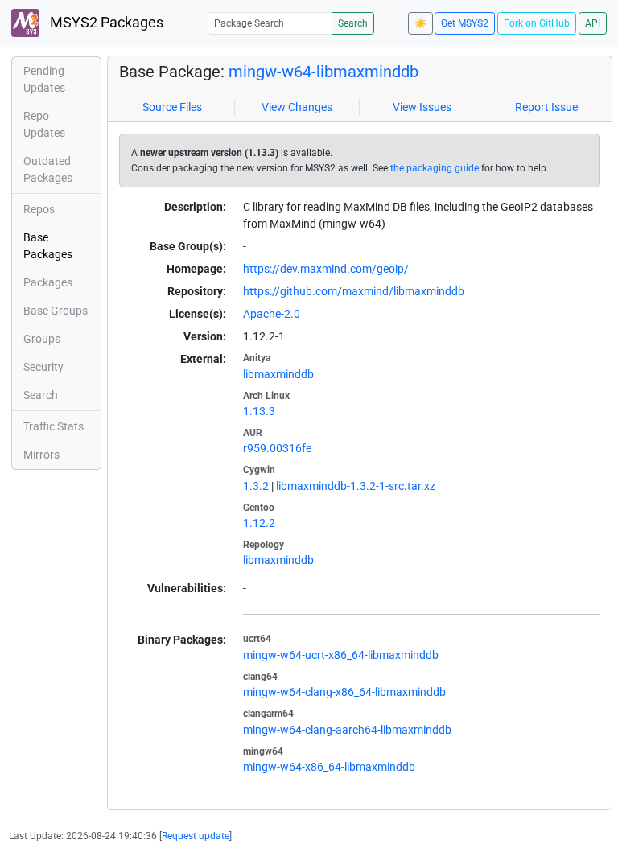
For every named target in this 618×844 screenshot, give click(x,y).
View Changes (297, 107)
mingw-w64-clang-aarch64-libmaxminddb (347, 729)
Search (353, 23)
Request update (195, 836)
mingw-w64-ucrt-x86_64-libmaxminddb (341, 654)
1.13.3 (259, 411)
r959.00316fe (277, 448)
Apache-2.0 (271, 313)
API (592, 23)
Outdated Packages (47, 169)
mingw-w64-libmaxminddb (323, 71)
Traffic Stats (53, 426)
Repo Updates (44, 124)
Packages (47, 282)
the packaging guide (434, 168)
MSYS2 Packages (105, 22)
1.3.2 (256, 486)
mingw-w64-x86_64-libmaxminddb (329, 766)
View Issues (422, 107)
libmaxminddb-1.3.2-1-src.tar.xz (355, 486)
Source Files (172, 107)
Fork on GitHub (537, 23)
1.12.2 (259, 523)
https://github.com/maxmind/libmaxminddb (353, 291)
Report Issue (546, 107)
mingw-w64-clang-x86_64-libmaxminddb (344, 691)
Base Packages (47, 246)
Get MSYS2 (464, 23)
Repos (39, 209)
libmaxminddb (278, 374)
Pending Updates (44, 79)
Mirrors (41, 454)
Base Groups (55, 310)
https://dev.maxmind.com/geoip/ (326, 268)
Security (43, 366)
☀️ (420, 23)
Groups (41, 338)
